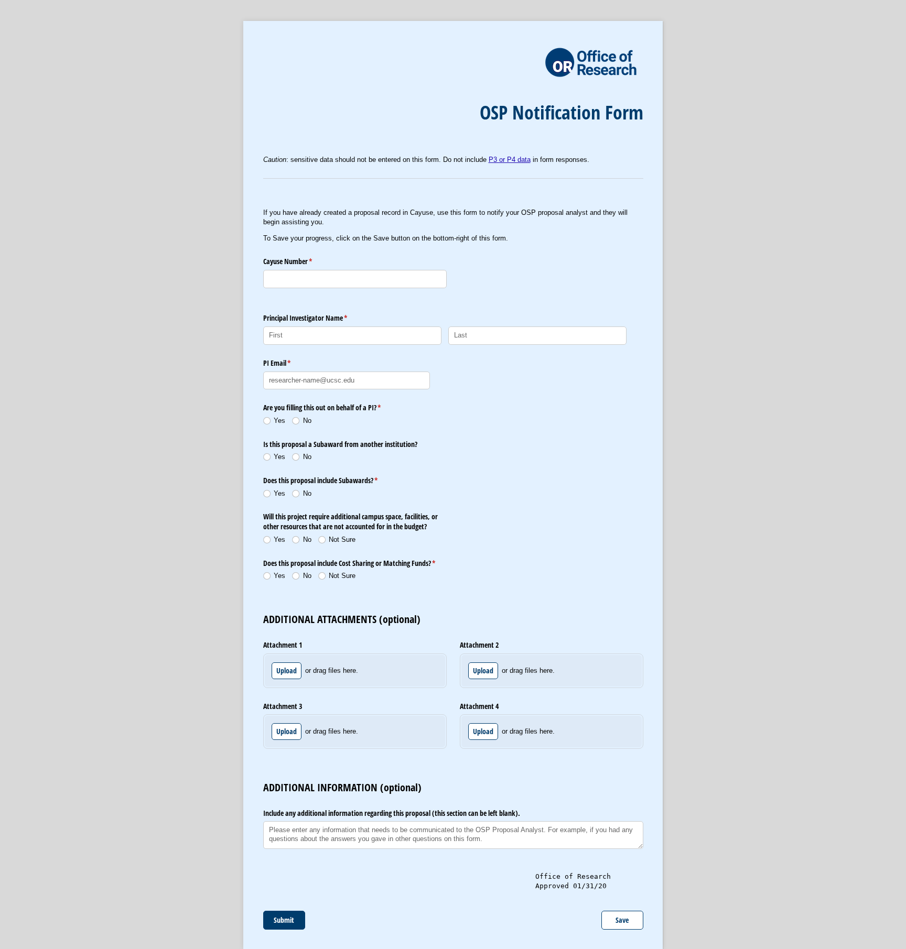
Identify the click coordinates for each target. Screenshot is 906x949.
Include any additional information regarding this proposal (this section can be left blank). (391, 813)
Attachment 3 (282, 706)
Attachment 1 (282, 645)
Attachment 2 (479, 645)
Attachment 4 (479, 706)
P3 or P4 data (510, 159)
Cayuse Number (300, 261)
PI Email (289, 363)
